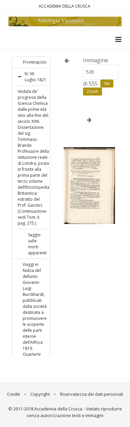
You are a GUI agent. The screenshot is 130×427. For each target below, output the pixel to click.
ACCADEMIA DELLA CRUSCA (64, 6)
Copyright (40, 394)
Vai (107, 83)
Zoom (92, 91)
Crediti (13, 394)
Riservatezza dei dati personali (91, 394)
